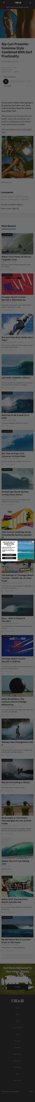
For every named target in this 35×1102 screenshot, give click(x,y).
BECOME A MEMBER (9, 558)
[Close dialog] (33, 542)
